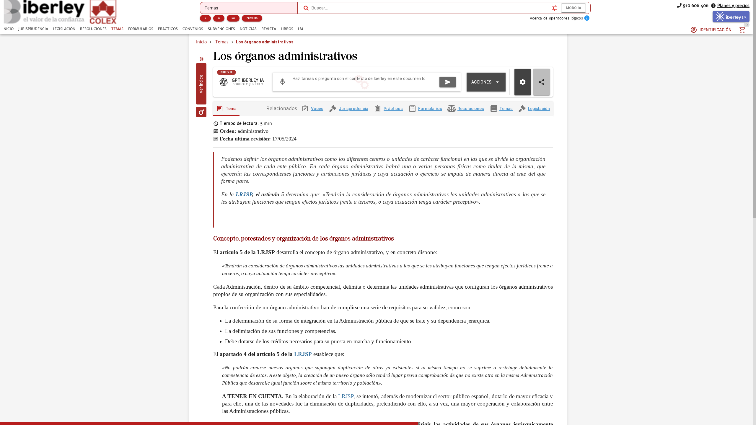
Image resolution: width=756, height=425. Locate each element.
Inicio (201, 42)
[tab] (8, 29)
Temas (222, 42)
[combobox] (430, 8)
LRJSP (244, 194)
